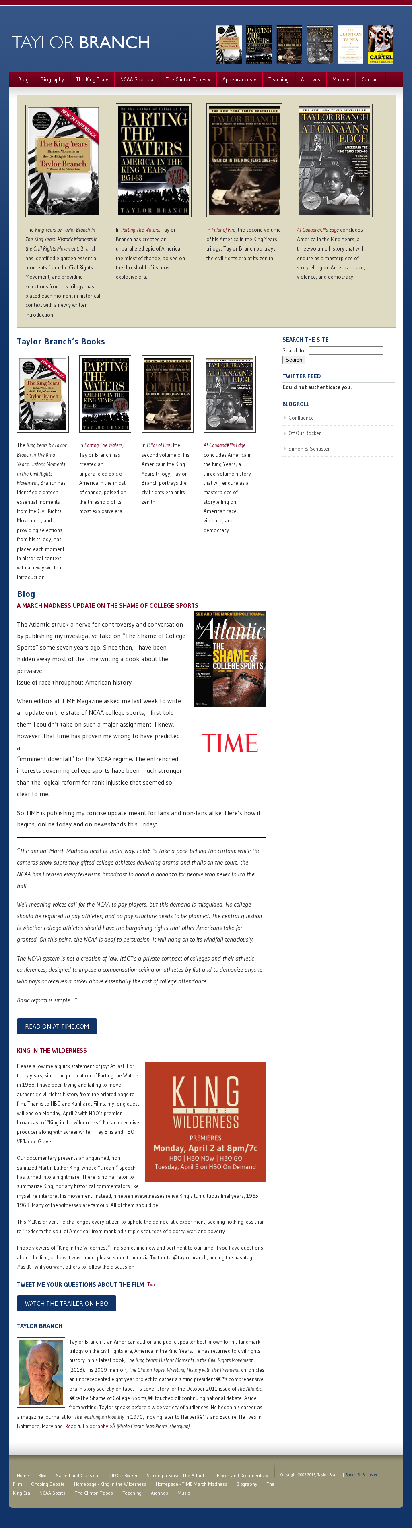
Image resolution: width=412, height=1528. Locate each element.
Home (23, 1475)
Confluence (301, 417)
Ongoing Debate (48, 1484)
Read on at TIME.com (57, 1026)
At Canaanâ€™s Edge (318, 229)
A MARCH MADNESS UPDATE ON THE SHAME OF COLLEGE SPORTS (107, 605)
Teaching (278, 79)
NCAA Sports (137, 79)
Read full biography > (88, 1426)
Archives (310, 79)
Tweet (154, 1284)
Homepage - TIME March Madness (191, 1484)
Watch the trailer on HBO (66, 1303)
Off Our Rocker (304, 433)
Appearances (239, 79)
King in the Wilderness (52, 1050)
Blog (23, 79)
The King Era (92, 79)
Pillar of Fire (223, 229)
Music (340, 79)
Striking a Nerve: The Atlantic (177, 1475)
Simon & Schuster (309, 448)
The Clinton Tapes (188, 79)
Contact (370, 79)
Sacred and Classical (77, 1475)
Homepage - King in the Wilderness (110, 1484)
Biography (52, 79)
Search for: (294, 350)
